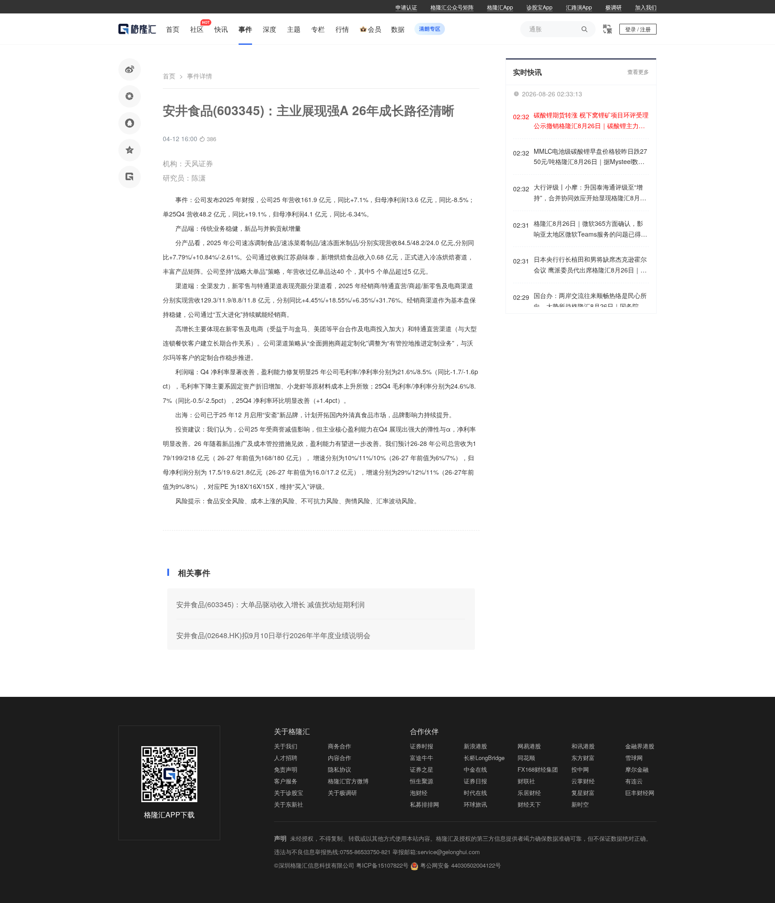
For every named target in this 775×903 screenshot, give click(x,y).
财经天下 (529, 804)
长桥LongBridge (484, 757)
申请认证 (406, 7)
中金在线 (475, 769)
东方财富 (583, 757)
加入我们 (646, 7)
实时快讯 (527, 72)
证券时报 (421, 746)
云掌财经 (583, 781)
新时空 (580, 804)
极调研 (613, 7)
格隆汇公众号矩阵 (452, 7)
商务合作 (339, 746)
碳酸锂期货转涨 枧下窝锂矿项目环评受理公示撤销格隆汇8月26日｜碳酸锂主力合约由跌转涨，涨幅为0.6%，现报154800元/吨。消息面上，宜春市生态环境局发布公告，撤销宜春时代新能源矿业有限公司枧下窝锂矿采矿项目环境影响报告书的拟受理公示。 (591, 120)
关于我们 (285, 746)
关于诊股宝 (288, 792)
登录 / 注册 (638, 29)
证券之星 (421, 769)
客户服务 (285, 781)
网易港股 (529, 746)
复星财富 (583, 792)
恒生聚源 (421, 781)
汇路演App (579, 7)
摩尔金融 (637, 769)
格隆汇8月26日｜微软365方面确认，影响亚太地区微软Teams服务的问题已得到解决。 (590, 229)
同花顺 (526, 757)
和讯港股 (583, 746)
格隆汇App (500, 7)
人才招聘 (285, 757)
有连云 (634, 781)
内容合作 (339, 757)
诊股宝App (540, 7)
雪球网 (634, 757)
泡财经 (418, 792)
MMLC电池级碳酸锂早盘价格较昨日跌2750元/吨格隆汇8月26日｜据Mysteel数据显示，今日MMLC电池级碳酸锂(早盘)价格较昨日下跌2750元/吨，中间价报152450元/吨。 (590, 157)
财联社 (526, 781)
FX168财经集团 (538, 769)
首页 (169, 75)
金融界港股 (639, 746)
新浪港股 (475, 746)
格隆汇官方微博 (348, 781)
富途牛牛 (421, 757)
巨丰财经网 (639, 792)
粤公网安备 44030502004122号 (460, 865)
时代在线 (475, 792)
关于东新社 (288, 804)
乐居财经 (529, 792)
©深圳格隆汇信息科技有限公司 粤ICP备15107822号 (342, 865)
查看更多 (638, 72)
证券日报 (475, 781)
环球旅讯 (475, 804)
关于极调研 (342, 792)
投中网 (580, 769)
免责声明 (285, 769)
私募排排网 (424, 804)
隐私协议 (339, 769)
